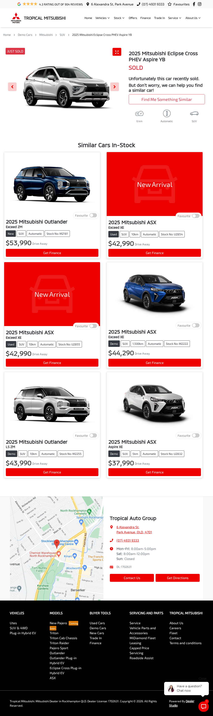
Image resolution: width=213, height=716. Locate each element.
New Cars (97, 633)
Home (88, 18)
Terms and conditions (186, 643)
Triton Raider (59, 643)
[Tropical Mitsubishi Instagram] (200, 4)
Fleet (173, 633)
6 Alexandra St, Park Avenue (112, 4)
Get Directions (177, 578)
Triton (54, 633)
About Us (191, 18)
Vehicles (100, 18)
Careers (175, 628)
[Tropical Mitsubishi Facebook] (195, 4)
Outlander (57, 653)
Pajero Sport (59, 648)
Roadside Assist (142, 658)
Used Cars (97, 623)
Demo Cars (25, 34)
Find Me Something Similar (166, 99)
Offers (133, 18)
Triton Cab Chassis (63, 638)
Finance (145, 18)
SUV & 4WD (19, 628)
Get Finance (52, 253)
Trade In (159, 18)
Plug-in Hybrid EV (23, 633)
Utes (13, 623)
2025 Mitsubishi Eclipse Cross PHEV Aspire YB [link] (102, 34)
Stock (117, 18)
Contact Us (132, 578)
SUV (62, 34)
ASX (53, 678)
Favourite (81, 215)
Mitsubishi (46, 34)
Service (173, 18)
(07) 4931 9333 (153, 4)
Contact (175, 638)
